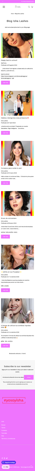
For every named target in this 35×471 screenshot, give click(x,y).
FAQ (2, 436)
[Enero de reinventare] (17, 203)
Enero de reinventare (8, 218)
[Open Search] (29, 7)
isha (6, 341)
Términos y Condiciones (8, 438)
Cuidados (4, 430)
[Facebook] (2, 458)
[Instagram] (4, 458)
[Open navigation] (5, 7)
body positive (9, 232)
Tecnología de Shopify (27, 467)
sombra (10, 341)
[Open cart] (32, 7)
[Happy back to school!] (17, 45)
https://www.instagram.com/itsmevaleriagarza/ (14, 76)
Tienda (3, 427)
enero (15, 232)
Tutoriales (4, 433)
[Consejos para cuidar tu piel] (17, 153)
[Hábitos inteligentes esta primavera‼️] (17, 103)
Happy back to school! (9, 60)
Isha (18, 467)
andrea (3, 232)
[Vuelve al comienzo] (31, 466)
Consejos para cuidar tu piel (11, 168)
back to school (5, 74)
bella (2, 285)
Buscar (3, 425)
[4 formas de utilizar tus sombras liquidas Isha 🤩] (17, 310)
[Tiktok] (7, 458)
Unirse (29, 377)
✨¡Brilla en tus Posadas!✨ (11, 272)
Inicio (12, 13)
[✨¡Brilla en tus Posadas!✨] (17, 257)
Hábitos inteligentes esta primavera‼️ (15, 118)
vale (13, 78)
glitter (2, 341)
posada (6, 285)
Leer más (5, 82)
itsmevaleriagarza (6, 78)
